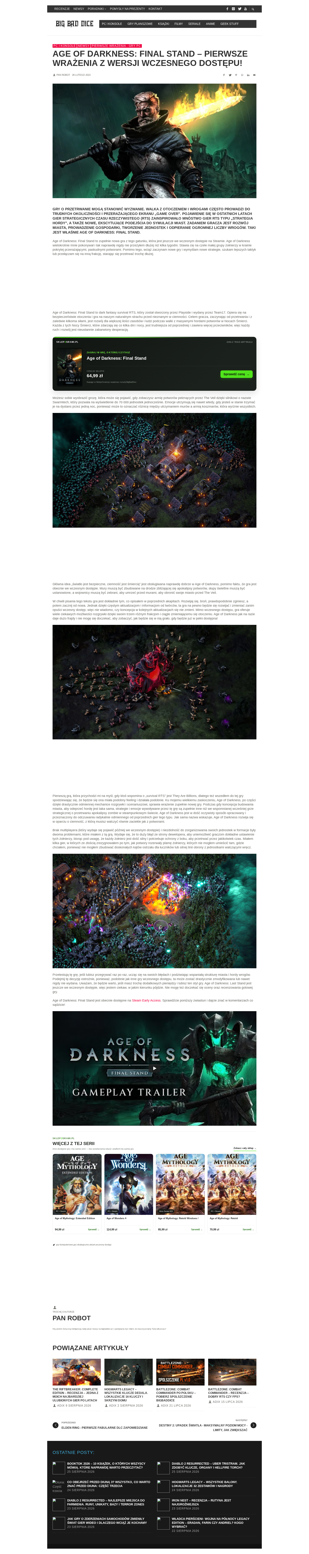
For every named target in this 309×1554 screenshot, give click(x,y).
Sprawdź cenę (237, 374)
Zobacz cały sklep (245, 1148)
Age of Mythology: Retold (224, 1218)
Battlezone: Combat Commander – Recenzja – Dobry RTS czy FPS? (228, 1393)
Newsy (84, 45)
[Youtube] (245, 9)
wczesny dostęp (103, 1244)
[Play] (154, 1068)
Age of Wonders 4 (116, 1218)
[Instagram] (233, 9)
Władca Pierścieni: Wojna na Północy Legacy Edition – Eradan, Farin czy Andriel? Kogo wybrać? (210, 1522)
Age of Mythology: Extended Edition (75, 1218)
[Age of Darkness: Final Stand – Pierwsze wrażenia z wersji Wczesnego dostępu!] (154, 141)
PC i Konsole (64, 45)
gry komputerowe (64, 1244)
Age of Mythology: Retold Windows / (178, 1218)
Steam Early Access (146, 1000)
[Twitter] (239, 9)
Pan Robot (63, 75)
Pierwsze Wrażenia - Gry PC (116, 45)
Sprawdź (93, 1229)
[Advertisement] (154, 285)
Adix (61, 1405)
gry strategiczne (81, 1244)
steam (92, 1244)
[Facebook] (227, 9)
